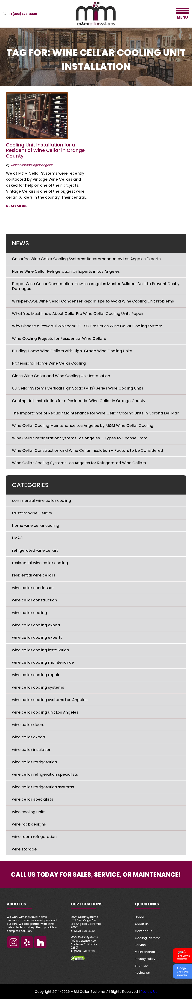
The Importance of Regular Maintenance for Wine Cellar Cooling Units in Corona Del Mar (95, 413)
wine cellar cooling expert (36, 625)
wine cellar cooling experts (37, 637)
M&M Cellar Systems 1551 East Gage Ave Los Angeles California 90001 (86, 922)
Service (140, 945)
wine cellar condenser (33, 587)
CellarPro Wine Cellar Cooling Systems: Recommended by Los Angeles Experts (86, 258)
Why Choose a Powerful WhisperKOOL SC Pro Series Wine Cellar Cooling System (87, 326)
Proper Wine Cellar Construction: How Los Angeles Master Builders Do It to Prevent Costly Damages (95, 286)
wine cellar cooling (29, 612)
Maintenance (145, 952)
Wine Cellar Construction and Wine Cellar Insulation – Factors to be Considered (87, 450)
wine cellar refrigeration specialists (45, 774)
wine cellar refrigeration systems (43, 787)
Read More (16, 206)
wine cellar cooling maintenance (43, 662)
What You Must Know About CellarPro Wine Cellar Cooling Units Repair (78, 313)
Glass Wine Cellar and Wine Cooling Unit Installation (61, 375)
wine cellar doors (28, 724)
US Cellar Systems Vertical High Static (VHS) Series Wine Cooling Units (77, 388)
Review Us (142, 973)
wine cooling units (28, 811)
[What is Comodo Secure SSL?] (96, 958)
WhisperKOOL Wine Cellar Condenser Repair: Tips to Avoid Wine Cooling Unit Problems (93, 301)
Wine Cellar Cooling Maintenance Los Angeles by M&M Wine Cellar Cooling (82, 425)
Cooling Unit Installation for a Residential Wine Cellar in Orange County (45, 150)
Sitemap (141, 966)
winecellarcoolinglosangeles (31, 165)
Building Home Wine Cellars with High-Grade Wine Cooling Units (72, 351)
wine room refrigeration (34, 836)
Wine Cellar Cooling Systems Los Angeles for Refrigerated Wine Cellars (79, 462)
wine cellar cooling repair (35, 674)
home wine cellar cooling (35, 525)
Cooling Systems (147, 938)
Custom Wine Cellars (32, 513)
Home (139, 917)
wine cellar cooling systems (38, 687)
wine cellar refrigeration (34, 762)
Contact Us (143, 931)
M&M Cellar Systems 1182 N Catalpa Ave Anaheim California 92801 (84, 942)
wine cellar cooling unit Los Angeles (45, 712)
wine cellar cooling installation (40, 650)
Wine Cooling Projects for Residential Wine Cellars (59, 338)
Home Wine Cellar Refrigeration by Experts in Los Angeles (66, 271)
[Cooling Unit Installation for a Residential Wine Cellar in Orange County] (37, 115)
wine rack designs (29, 824)
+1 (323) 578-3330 (23, 14)
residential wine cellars (33, 575)
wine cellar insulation (31, 749)
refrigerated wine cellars (35, 550)
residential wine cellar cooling (40, 562)
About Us (141, 924)
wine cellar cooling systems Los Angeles (50, 699)
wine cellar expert (29, 737)
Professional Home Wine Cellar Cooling (49, 363)
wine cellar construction (34, 600)
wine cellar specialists (32, 799)
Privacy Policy (145, 959)
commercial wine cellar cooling (41, 500)
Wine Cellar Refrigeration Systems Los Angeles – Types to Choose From (79, 438)
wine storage (24, 849)
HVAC (17, 537)
